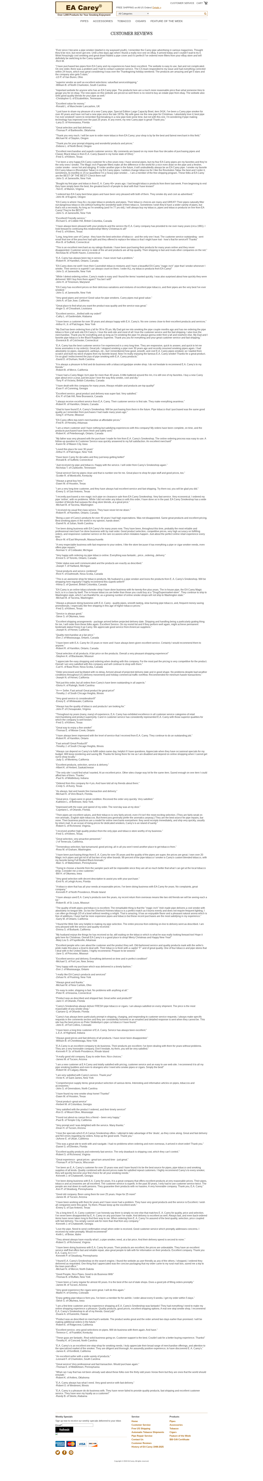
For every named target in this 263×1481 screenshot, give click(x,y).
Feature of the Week (167, 21)
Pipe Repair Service (142, 1435)
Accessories (103, 21)
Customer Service (182, 3)
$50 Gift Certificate (179, 1439)
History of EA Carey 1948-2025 (148, 1446)
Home (135, 1421)
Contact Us (137, 1439)
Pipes (84, 21)
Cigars (140, 21)
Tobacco (124, 21)
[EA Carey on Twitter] (57, 1452)
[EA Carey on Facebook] (64, 1452)
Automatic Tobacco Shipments (148, 1432)
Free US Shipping (141, 1428)
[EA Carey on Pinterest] (71, 1452)
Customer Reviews (142, 1443)
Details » (157, 7)
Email (58, 1425)
